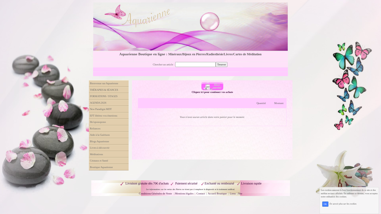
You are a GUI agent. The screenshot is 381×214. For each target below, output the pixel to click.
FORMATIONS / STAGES (103, 96)
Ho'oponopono (98, 121)
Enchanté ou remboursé (219, 183)
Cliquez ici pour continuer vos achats (212, 92)
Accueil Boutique (217, 193)
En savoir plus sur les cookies (343, 204)
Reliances (95, 128)
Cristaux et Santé (99, 160)
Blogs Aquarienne (99, 141)
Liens (233, 193)
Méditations (96, 154)
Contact (201, 193)
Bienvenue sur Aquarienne (104, 83)
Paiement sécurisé (186, 183)
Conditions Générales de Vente (155, 193)
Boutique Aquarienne (101, 167)
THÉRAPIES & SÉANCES (104, 89)
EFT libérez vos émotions (103, 115)
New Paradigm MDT (101, 109)
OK (325, 204)
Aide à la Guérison (100, 134)
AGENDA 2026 (98, 102)
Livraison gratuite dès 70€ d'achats (147, 183)
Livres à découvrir (99, 147)
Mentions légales (184, 193)
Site (240, 193)
